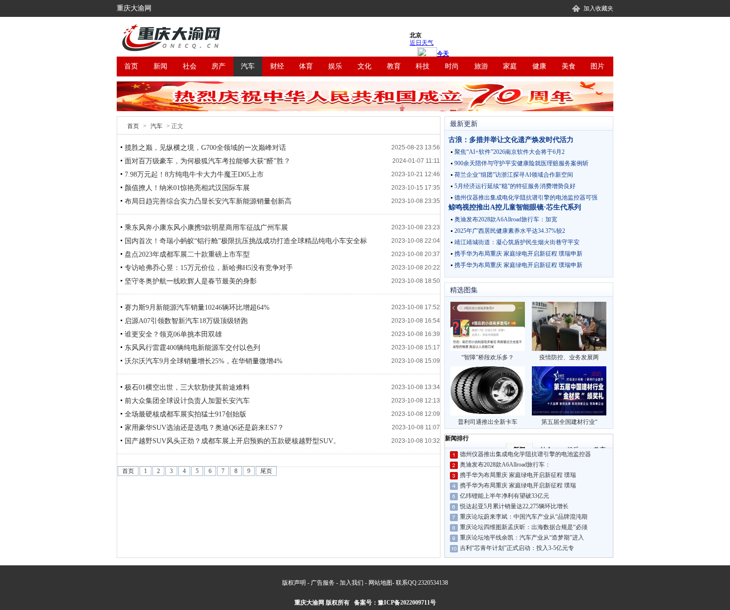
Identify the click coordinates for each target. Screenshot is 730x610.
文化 (364, 66)
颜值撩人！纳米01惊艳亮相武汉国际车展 (187, 188)
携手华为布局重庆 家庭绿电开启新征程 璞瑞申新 (518, 253)
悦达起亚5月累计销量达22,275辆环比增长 (514, 506)
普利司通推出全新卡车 (487, 421)
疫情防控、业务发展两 (569, 357)
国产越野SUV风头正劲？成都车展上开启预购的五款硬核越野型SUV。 (232, 441)
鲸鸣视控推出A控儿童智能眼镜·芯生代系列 (514, 207)
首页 (131, 66)
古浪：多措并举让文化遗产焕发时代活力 (511, 139)
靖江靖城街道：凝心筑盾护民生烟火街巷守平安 (517, 242)
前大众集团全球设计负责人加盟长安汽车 (187, 401)
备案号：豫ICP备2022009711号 (395, 602)
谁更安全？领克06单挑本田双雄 (173, 334)
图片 (597, 66)
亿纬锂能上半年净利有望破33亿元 (504, 495)
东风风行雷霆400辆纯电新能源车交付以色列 (192, 347)
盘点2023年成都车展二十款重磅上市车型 (187, 254)
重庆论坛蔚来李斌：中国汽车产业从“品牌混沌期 (523, 516)
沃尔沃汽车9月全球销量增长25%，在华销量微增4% (204, 361)
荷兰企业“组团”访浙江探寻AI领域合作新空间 (513, 174)
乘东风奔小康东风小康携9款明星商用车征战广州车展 (206, 227)
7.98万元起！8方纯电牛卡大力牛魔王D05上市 (194, 174)
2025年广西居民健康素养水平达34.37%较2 (509, 230)
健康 (539, 66)
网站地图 (380, 582)
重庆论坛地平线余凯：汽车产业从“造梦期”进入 (522, 537)
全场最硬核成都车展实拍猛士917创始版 (185, 414)
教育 (394, 66)
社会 (190, 66)
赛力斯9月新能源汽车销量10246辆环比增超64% (197, 307)
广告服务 (323, 582)
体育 (306, 66)
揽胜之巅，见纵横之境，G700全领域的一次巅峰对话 (205, 147)
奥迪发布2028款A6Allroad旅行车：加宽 (505, 219)
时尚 (452, 66)
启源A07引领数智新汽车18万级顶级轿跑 (186, 321)
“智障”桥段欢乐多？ (487, 357)
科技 (423, 66)
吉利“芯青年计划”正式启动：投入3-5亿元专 (517, 547)
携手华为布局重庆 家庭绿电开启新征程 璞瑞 (518, 475)
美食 (569, 66)
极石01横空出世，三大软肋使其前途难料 (187, 387)
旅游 (481, 66)
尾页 (266, 471)
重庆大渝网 (134, 8)
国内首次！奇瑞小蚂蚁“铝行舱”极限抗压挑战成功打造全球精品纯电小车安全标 (246, 241)
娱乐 (335, 66)
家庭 (510, 66)
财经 (277, 66)
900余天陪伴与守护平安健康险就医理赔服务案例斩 (521, 163)
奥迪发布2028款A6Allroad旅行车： (505, 464)
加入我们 (352, 582)
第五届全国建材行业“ (569, 421)
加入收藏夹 (598, 8)
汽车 (248, 66)
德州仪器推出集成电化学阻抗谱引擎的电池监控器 (525, 454)
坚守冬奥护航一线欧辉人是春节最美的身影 (191, 281)
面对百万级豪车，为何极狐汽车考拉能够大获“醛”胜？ (208, 161)
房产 (218, 66)
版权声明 (294, 582)
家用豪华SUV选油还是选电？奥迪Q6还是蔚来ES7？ (204, 427)
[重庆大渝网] (174, 38)
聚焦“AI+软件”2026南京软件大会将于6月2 (509, 151)
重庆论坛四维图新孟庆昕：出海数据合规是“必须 (523, 527)
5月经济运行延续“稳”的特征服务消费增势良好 (515, 186)
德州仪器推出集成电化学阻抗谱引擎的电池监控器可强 (525, 197)
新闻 (160, 66)
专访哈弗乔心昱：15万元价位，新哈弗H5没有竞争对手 (209, 267)
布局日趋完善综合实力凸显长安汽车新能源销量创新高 (208, 201)
